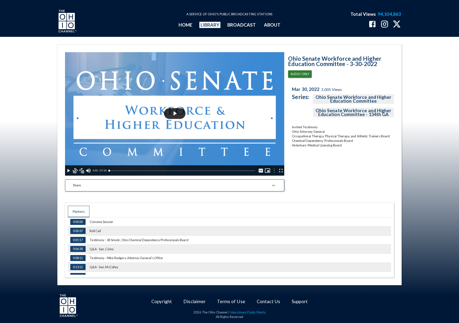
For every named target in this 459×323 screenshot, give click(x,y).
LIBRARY (210, 25)
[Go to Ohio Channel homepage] (67, 21)
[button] (174, 185)
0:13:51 (78, 267)
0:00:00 (78, 222)
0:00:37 (78, 231)
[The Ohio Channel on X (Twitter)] (397, 24)
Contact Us (268, 301)
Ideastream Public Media (248, 312)
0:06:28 (78, 249)
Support (300, 301)
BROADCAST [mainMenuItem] (241, 25)
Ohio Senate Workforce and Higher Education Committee (354, 99)
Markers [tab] (79, 211)
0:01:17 (78, 240)
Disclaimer (194, 301)
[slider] (182, 170)
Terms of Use (231, 301)
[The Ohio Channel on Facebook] (372, 24)
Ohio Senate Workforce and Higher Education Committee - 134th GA (354, 112)
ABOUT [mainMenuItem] (272, 25)
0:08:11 (78, 258)
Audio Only (299, 74)
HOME (185, 25)
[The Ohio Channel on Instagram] (384, 24)
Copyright (161, 301)
